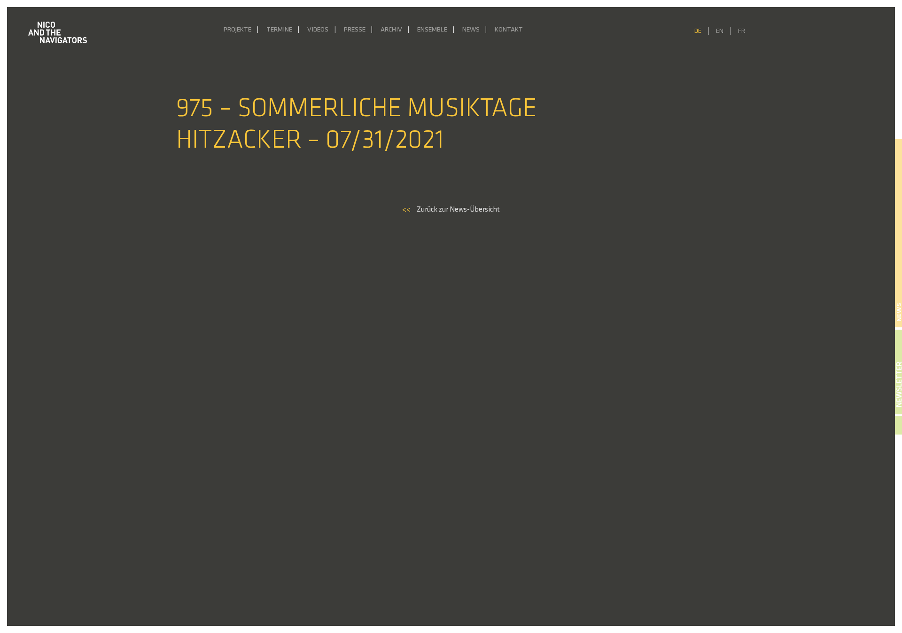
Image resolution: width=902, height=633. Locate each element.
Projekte (237, 29)
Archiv (391, 29)
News (471, 29)
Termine (279, 29)
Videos (317, 29)
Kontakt (509, 29)
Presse (354, 29)
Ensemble (432, 29)
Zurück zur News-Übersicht (451, 210)
